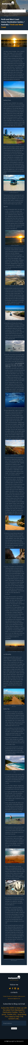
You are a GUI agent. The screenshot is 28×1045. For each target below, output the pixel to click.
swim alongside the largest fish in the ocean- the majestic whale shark (14, 365)
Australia (4, 25)
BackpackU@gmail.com (14, 998)
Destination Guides (15, 22)
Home (3, 22)
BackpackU (20, 1041)
